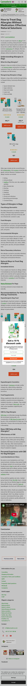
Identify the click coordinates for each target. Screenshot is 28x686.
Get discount (13, 358)
